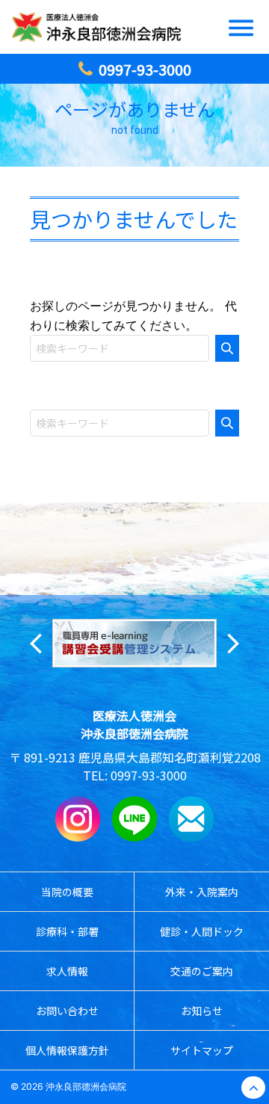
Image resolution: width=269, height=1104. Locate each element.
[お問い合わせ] (191, 837)
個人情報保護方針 (67, 1050)
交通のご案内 (201, 970)
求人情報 (67, 970)
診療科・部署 (67, 931)
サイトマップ (201, 1050)
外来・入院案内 (201, 891)
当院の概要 (67, 891)
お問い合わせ (67, 1010)
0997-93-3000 (149, 775)
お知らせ (202, 1010)
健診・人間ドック (202, 931)
